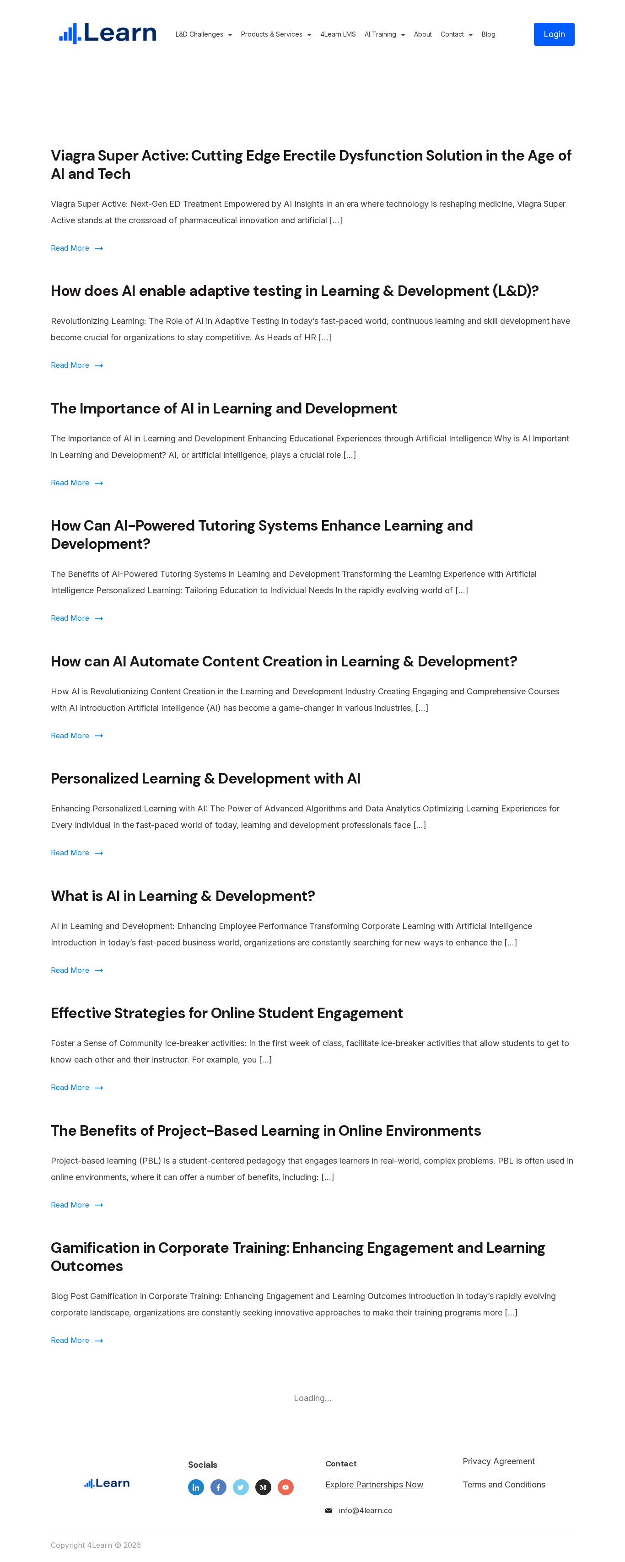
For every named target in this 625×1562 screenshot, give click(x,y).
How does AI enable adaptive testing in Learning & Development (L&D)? (295, 291)
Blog (489, 34)
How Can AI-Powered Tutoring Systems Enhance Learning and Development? (262, 534)
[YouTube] (286, 1487)
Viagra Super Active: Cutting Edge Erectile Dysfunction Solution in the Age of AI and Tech (311, 164)
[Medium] (263, 1487)
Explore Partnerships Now (374, 1484)
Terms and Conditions (504, 1485)
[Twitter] (241, 1487)
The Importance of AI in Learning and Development (224, 408)
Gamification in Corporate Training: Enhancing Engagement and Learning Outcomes (298, 1257)
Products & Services (271, 34)
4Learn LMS (338, 34)
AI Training (380, 34)
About (423, 34)
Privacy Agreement (499, 1461)
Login (554, 34)
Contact (452, 34)
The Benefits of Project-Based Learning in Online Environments (266, 1130)
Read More (70, 247)
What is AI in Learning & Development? (183, 896)
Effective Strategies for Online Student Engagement (227, 1013)
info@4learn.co (366, 1510)
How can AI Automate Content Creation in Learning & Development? (284, 661)
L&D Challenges (199, 34)
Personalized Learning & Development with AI (206, 778)
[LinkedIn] (196, 1487)
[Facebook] (218, 1487)
